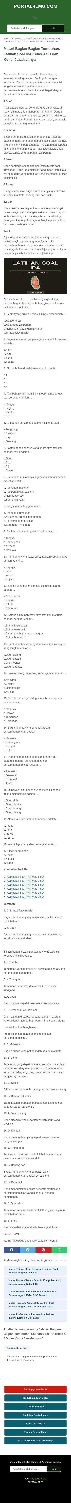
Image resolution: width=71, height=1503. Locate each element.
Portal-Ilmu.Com (35, 6)
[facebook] (12, 1250)
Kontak (36, 1462)
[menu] (35, 18)
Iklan (28, 1462)
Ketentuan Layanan (51, 1462)
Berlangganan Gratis (35, 1389)
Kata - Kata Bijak (35, 1423)
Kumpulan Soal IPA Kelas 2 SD (25, 880)
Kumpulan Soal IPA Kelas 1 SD (25, 876)
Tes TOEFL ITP (35, 1406)
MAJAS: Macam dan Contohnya (35, 1440)
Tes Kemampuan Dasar (35, 1397)
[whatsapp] (60, 1250)
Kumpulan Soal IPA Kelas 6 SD (25, 896)
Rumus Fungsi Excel (35, 1432)
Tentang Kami (16, 1462)
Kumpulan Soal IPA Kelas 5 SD (25, 892)
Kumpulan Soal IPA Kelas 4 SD (25, 888)
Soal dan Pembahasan (35, 1415)
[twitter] (28, 1250)
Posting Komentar (17, 1348)
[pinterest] (44, 1250)
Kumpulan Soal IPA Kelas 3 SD (25, 884)
